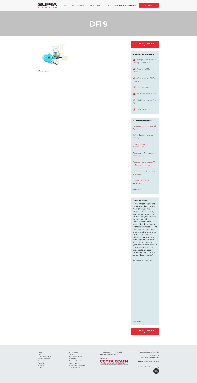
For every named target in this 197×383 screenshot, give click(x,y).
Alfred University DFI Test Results (145, 79)
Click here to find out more (145, 45)
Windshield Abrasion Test (146, 94)
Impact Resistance (144, 109)
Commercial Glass (75, 367)
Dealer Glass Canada (45, 356)
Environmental (73, 352)
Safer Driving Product (145, 87)
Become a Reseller (149, 5)
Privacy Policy (154, 355)
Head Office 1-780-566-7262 (125, 5)
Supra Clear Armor (44, 359)
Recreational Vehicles (76, 356)
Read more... (138, 189)
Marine (71, 354)
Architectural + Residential (77, 365)
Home (66, 5)
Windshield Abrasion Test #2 (144, 101)
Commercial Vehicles (75, 361)
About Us (99, 5)
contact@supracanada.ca (110, 354)
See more (137, 322)
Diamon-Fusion (43, 361)
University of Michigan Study (143, 70)
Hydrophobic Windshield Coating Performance (144, 61)
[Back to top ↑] (44, 71)
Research (90, 5)
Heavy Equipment (74, 363)
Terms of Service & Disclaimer (149, 357)
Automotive (72, 359)
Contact (109, 5)
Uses (72, 5)
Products (80, 5)
